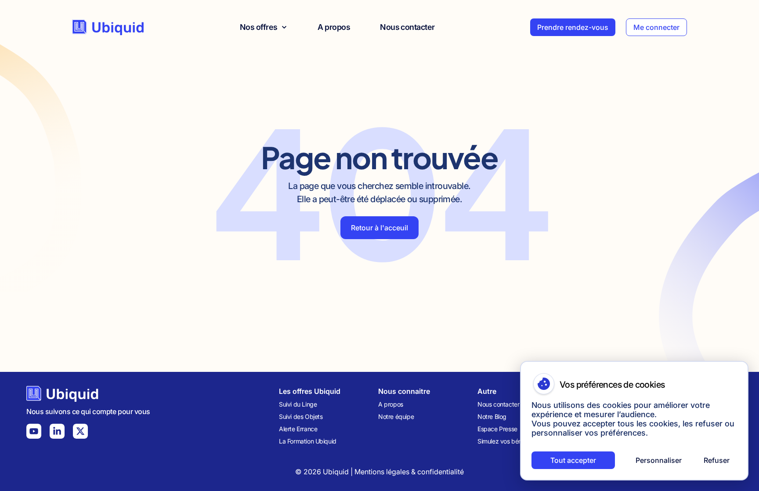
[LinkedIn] (57, 431)
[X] (80, 431)
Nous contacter (407, 27)
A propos (334, 27)
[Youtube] (33, 431)
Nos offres (259, 27)
